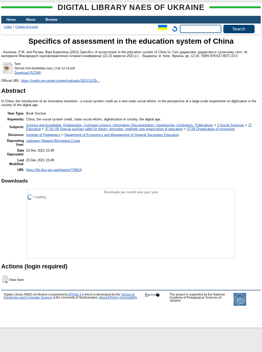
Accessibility (128, 297)
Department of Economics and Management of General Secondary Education (121, 135)
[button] (5, 279)
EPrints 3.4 (76, 294)
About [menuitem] (30, 19)
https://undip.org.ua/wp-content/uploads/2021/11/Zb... (60, 81)
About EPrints (108, 297)
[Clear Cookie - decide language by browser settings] (173, 29)
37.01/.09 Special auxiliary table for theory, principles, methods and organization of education (114, 129)
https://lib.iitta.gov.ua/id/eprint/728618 (54, 170)
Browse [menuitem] (51, 19)
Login (8, 27)
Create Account (26, 27)
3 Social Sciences (230, 125)
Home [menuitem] (11, 19)
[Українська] (161, 29)
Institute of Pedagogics (43, 135)
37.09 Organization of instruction (211, 129)
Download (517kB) (27, 73)
